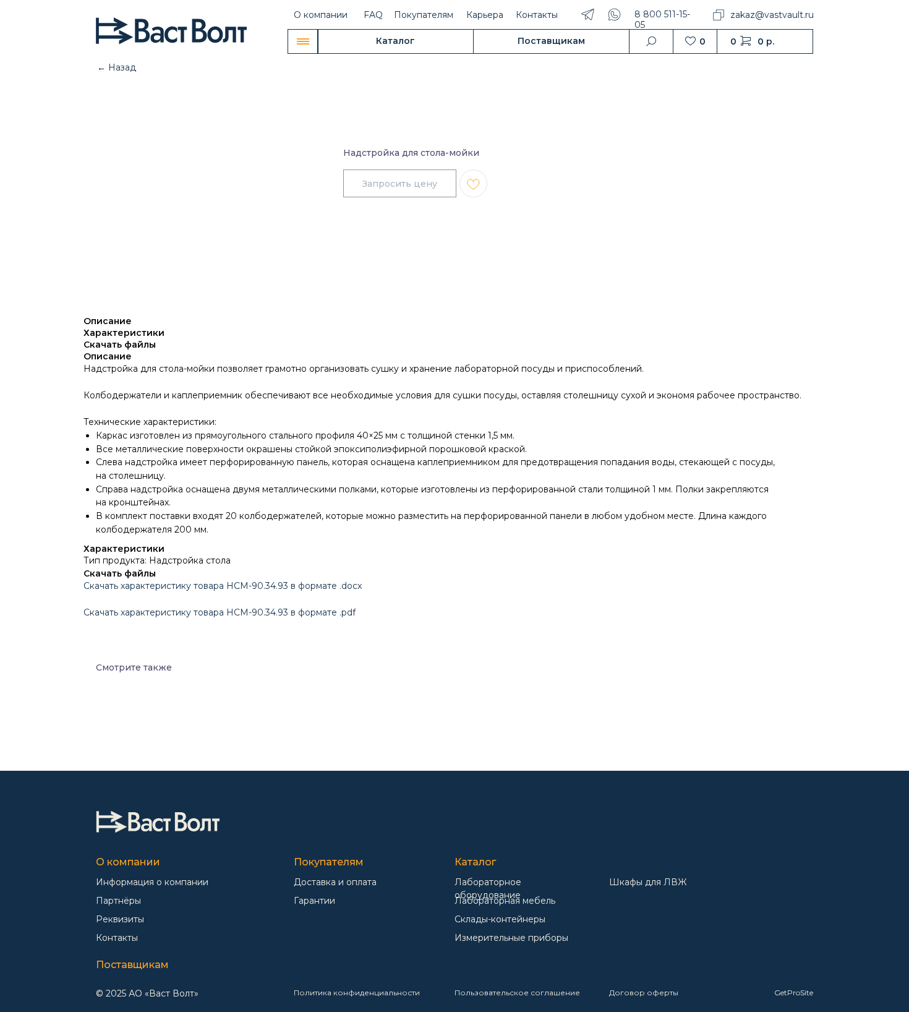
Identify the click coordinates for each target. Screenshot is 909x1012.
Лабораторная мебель (504, 900)
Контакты (537, 14)
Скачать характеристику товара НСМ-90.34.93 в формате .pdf (219, 612)
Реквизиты (120, 919)
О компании (321, 14)
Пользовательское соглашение (517, 992)
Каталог (475, 862)
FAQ (373, 14)
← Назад (116, 67)
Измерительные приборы (511, 937)
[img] (158, 822)
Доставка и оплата (335, 882)
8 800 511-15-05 (662, 19)
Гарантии (314, 900)
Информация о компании (152, 882)
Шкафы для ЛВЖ (647, 882)
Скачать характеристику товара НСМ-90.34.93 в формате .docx (222, 585)
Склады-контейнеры (499, 919)
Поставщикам (132, 965)
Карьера (484, 14)
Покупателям (423, 14)
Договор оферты (643, 992)
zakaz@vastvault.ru (772, 14)
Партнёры (118, 900)
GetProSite (793, 992)
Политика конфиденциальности (357, 992)
